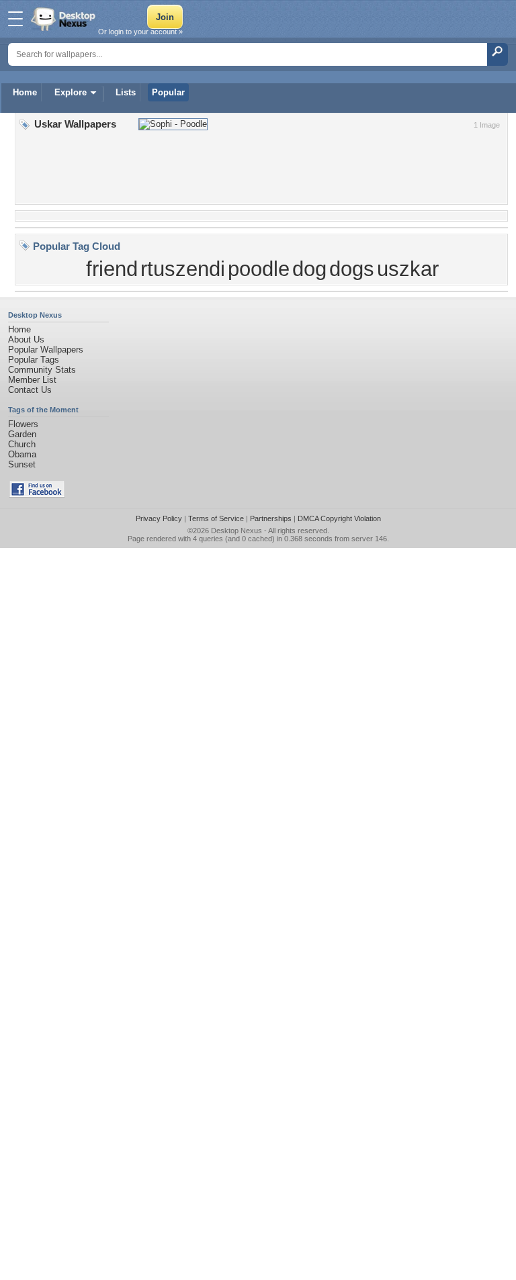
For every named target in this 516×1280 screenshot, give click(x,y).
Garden (22, 434)
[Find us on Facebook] (36, 495)
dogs (351, 268)
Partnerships (271, 518)
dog (309, 268)
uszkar (408, 268)
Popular (168, 92)
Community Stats (42, 370)
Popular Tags (33, 360)
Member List (32, 380)
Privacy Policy (159, 518)
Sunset (22, 464)
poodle (259, 268)
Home (25, 92)
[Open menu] (15, 19)
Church (22, 444)
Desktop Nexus (236, 531)
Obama (22, 454)
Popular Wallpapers (45, 350)
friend (112, 268)
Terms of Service (216, 518)
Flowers (23, 424)
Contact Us (30, 390)
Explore (70, 92)
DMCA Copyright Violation (339, 518)
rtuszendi (182, 268)
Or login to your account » (140, 32)
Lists (126, 92)
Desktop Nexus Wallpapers (64, 19)
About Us (26, 339)
